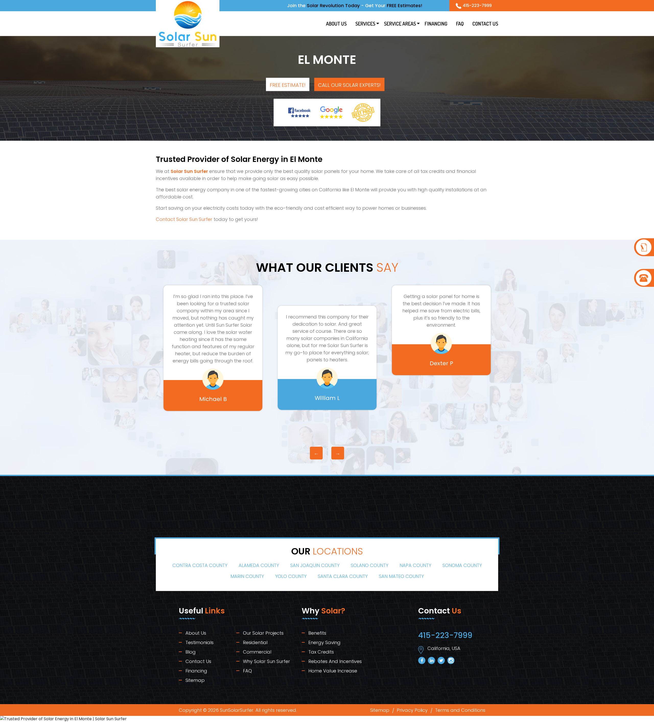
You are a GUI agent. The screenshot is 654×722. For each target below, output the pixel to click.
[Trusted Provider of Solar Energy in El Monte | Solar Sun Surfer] (644, 247)
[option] (213, 358)
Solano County (369, 565)
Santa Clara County (343, 576)
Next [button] (337, 453)
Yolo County (291, 576)
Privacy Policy (412, 710)
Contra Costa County (199, 565)
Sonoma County (462, 565)
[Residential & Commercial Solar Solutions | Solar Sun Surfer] (187, 23)
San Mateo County (401, 576)
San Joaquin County (315, 565)
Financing (436, 23)
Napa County (415, 565)
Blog (190, 652)
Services (365, 23)
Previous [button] (316, 453)
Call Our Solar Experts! (349, 85)
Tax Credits (321, 652)
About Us (336, 23)
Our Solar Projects (263, 633)
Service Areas (400, 23)
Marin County (247, 576)
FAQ (460, 23)
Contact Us (485, 23)
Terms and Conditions (460, 710)
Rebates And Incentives (335, 661)
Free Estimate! (288, 85)
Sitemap (195, 680)
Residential (255, 642)
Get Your (393, 5)
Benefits (317, 633)
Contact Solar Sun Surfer (184, 219)
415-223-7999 (477, 5)
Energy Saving (324, 642)
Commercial (257, 652)
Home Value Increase (332, 671)
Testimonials (199, 642)
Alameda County (259, 565)
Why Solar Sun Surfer (266, 661)
